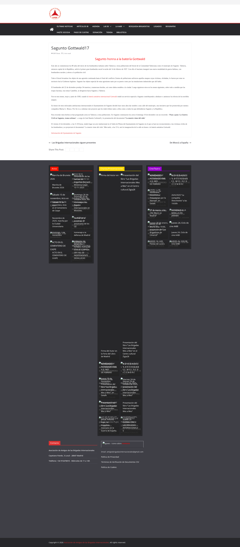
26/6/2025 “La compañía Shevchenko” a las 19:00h (179, 199)
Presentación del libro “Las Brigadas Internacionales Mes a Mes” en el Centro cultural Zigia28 (131, 349)
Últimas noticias (65, 26)
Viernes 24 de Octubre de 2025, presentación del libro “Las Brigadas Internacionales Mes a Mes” (131, 388)
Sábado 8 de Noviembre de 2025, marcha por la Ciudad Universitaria (60, 221)
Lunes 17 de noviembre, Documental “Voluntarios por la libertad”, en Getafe (158, 196)
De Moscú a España (179, 142)
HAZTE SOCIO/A (63, 32)
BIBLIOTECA (121, 32)
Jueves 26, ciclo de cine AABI (179, 242)
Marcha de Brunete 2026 (58, 186)
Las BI (106, 26)
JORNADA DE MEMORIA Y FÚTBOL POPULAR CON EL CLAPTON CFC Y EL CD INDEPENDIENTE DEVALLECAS (82, 249)
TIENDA (109, 32)
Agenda (96, 26)
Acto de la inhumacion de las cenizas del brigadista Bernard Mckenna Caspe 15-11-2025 (82, 180)
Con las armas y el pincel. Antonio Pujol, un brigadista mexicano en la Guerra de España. (109, 423)
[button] (110, 26)
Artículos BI (82, 26)
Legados (158, 26)
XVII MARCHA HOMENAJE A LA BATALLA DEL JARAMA (179, 211)
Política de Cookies (109, 467)
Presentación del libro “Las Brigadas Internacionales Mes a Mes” (109, 406)
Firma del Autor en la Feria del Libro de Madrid (109, 354)
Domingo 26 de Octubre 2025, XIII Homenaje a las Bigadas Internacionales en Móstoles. (82, 203)
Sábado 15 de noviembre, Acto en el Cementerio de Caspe (59, 206)
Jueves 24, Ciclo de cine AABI (180, 233)
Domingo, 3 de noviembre (58, 233)
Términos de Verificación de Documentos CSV (120, 462)
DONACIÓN (97, 32)
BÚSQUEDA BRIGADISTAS (139, 26)
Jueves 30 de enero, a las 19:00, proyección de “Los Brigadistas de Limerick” (158, 229)
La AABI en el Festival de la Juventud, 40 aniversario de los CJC (81, 221)
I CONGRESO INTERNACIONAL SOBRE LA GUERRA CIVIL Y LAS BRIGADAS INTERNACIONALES (130, 422)
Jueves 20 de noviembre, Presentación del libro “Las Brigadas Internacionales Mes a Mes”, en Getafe (109, 387)
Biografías (171, 26)
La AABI (119, 26)
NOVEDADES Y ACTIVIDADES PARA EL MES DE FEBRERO (108, 368)
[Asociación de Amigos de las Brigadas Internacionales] (52, 29)
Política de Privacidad (110, 457)
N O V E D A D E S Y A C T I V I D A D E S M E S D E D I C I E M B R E (131, 368)
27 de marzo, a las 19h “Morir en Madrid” (158, 213)
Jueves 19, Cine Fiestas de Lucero (157, 242)
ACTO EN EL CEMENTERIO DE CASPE (59, 255)
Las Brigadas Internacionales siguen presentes (74, 142)
